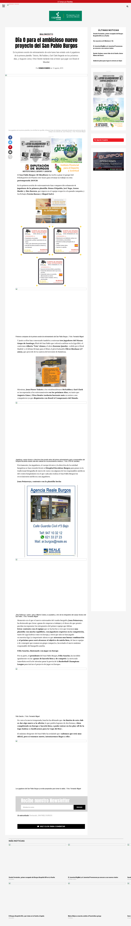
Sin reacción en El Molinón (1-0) (103, 41)
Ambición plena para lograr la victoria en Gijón (107, 61)
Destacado (33, 816)
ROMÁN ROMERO (44, 68)
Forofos (70, 2)
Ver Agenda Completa (101, 140)
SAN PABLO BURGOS (45, 816)
